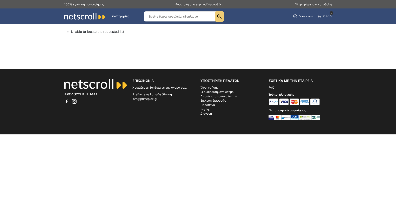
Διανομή (206, 113)
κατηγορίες (120, 16)
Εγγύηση (206, 109)
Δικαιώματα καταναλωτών (218, 96)
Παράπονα (207, 105)
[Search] (219, 16)
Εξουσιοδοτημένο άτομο (216, 92)
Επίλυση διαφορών (213, 100)
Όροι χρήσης (209, 87)
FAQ (271, 87)
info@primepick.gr (144, 99)
